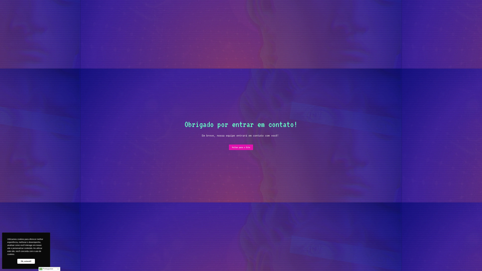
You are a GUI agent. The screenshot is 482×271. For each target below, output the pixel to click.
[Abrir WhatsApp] (475, 264)
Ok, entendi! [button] (26, 261)
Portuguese (47, 269)
